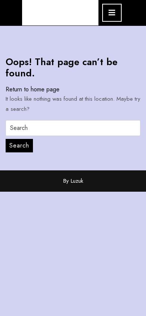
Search (19, 145)
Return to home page (33, 89)
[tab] (112, 13)
